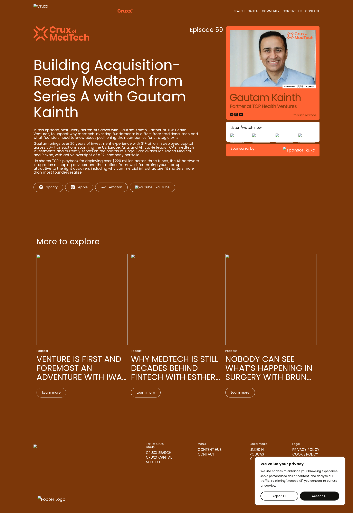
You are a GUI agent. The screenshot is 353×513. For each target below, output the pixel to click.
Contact (312, 11)
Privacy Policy (305, 450)
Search (239, 11)
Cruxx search (158, 453)
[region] (300, 481)
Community (270, 11)
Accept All (319, 496)
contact (206, 454)
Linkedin (257, 450)
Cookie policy (305, 454)
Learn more (51, 392)
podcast (258, 454)
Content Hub (292, 11)
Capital (253, 11)
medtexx (153, 462)
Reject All (279, 496)
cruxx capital (159, 458)
